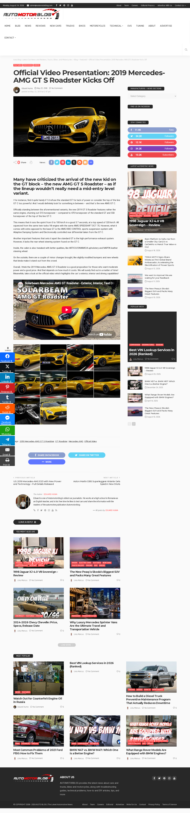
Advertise (166, 25)
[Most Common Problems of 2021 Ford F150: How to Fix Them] (38, 731)
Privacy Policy (154, 804)
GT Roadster (61, 441)
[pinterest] (152, 142)
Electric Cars (85, 563)
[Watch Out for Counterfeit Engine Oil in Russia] (38, 678)
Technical (115, 25)
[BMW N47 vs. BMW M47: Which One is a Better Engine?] (95, 731)
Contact (9, 37)
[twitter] (152, 136)
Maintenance (157, 689)
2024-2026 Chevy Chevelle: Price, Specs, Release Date (35, 624)
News (28, 25)
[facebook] (152, 130)
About (119, 5)
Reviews (40, 25)
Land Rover (133, 741)
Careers (135, 5)
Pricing (89, 565)
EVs (130, 25)
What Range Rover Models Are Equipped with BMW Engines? (146, 751)
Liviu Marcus (22, 580)
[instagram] (152, 148)
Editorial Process (148, 5)
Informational (148, 345)
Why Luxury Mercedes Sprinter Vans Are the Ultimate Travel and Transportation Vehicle (93, 626)
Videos (36, 65)
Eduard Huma (27, 88)
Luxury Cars (48, 563)
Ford (17, 743)
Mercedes (28, 65)
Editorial (109, 804)
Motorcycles (97, 25)
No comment (57, 88)
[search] (186, 50)
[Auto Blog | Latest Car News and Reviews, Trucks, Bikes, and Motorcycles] (33, 777)
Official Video (90, 441)
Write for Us (131, 804)
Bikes (82, 25)
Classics (27, 563)
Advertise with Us (165, 5)
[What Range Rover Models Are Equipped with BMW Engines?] (135, 398)
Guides (139, 689)
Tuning (140, 25)
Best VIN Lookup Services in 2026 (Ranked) (151, 352)
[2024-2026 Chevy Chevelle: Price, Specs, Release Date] (38, 603)
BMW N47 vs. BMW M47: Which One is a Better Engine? (94, 751)
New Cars (55, 25)
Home (7, 25)
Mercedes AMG (76, 441)
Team (126, 5)
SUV (95, 565)
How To (147, 689)
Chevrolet (20, 616)
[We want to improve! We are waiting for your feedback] (135, 278)
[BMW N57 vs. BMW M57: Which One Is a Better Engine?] (135, 385)
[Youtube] (152, 154)
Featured (18, 65)
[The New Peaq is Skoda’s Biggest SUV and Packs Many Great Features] (95, 552)
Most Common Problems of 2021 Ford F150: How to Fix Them (37, 751)
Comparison (135, 345)
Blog (17, 25)
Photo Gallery (22, 565)
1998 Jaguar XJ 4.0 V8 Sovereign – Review (146, 223)
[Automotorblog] (31, 14)
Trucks (70, 25)
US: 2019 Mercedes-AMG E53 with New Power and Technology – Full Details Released (37, 482)
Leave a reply (26, 522)
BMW (74, 743)
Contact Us (179, 5)
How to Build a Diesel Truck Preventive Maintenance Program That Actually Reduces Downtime (148, 699)
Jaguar (19, 563)
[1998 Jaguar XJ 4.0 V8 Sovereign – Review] (38, 552)
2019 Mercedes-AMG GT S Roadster (37, 441)
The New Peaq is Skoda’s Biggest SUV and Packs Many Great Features (95, 573)
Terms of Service (169, 804)
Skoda (74, 563)
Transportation (89, 616)
